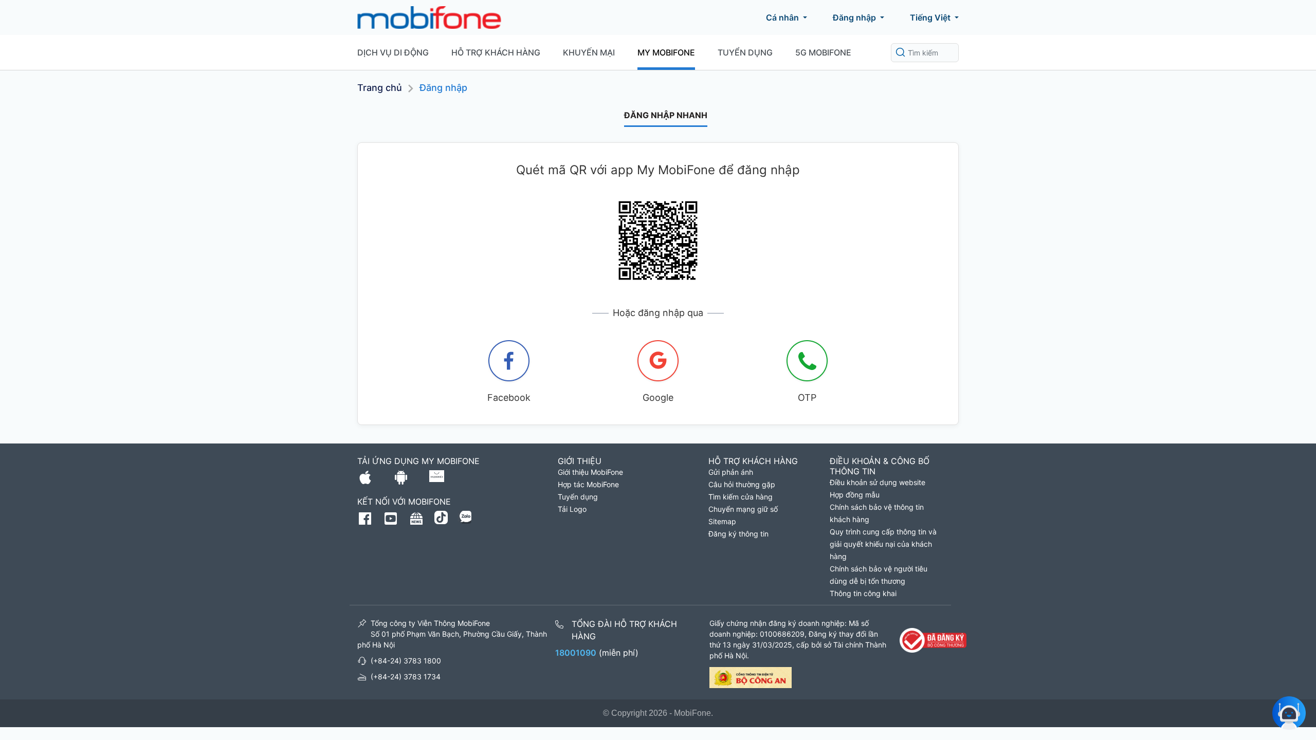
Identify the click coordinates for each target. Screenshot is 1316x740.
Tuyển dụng (745, 52)
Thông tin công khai (863, 593)
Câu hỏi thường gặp (741, 484)
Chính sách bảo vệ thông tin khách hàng (877, 513)
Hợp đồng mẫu (855, 494)
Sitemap (722, 521)
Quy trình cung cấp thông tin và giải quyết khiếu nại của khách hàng (883, 544)
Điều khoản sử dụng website (877, 482)
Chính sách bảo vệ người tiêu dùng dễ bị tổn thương (878, 574)
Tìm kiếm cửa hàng (740, 496)
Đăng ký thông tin (738, 533)
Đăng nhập (854, 17)
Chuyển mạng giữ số (743, 509)
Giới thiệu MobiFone (590, 472)
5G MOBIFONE (823, 52)
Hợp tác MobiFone (588, 484)
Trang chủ (379, 87)
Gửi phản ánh (730, 472)
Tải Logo (572, 509)
